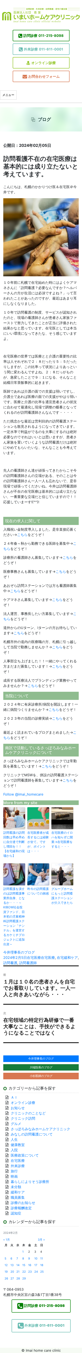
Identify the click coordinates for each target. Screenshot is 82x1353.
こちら (22, 534)
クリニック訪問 (23, 1118)
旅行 (14, 1171)
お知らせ (18, 1108)
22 (24, 1271)
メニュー (8, 95)
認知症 (16, 1213)
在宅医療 (34, 957)
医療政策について (25, 1155)
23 (30, 1271)
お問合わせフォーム (44, 76)
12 (6, 1265)
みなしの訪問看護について (32, 1134)
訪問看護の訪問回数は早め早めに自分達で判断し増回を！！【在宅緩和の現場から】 (14, 844)
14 (17, 1265)
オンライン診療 (43, 63)
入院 (14, 1150)
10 (35, 1258)
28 (18, 1278)
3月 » (41, 1239)
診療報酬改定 (21, 1208)
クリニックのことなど (28, 1113)
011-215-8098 (43, 35)
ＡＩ (14, 1097)
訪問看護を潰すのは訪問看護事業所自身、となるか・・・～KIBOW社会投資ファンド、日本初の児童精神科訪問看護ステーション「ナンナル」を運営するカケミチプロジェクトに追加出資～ (14, 916)
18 (41, 1265)
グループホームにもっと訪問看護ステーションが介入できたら (62, 895)
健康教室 (18, 1145)
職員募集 (18, 1197)
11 (41, 1258)
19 (6, 1271)
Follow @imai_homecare (23, 794)
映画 (14, 1176)
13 (12, 1265)
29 (24, 1278)
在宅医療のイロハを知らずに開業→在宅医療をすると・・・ (62, 839)
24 (36, 1271)
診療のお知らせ (23, 1202)
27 (12, 1278)
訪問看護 (10, 963)
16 (29, 1265)
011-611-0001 (43, 49)
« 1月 (6, 1239)
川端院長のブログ (41, 1067)
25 (42, 1271)
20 (12, 1271)
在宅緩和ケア (67, 957)
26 (6, 1278)
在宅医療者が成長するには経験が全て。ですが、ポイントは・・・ (38, 842)
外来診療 (18, 1166)
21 (17, 1271)
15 (23, 1265)
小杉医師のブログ (41, 1076)
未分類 (16, 1187)
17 (35, 1265)
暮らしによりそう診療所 (30, 1181)
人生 (14, 1139)
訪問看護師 (28, 963)
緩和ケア (19, 1192)
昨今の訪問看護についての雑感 (38, 891)
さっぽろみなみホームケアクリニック (40, 1129)
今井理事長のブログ (19, 952)
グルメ (16, 1123)
